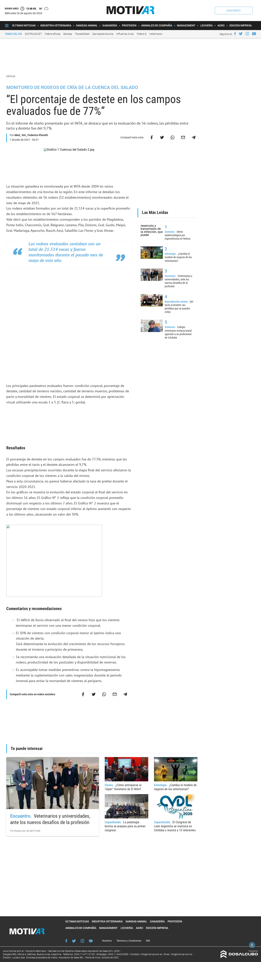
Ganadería (109, 25)
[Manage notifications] (252, 945)
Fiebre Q (141, 33)
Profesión (129, 25)
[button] (233, 10)
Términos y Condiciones (129, 940)
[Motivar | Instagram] (247, 33)
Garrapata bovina (102, 33)
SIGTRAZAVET (33, 33)
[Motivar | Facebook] (235, 33)
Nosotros (107, 940)
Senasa (67, 33)
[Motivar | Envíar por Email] (183, 137)
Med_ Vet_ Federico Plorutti (31, 135)
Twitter (74, 940)
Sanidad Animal (87, 25)
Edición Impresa (240, 25)
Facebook (66, 940)
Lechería (206, 25)
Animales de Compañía (156, 25)
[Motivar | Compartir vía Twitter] (162, 137)
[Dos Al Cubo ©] (239, 957)
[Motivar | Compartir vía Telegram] (193, 137)
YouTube (91, 940)
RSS (148, 940)
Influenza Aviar (125, 33)
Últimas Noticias (24, 25)
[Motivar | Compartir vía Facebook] (151, 137)
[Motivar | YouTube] (254, 33)
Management (186, 25)
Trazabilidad (82, 33)
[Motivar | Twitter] (241, 33)
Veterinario (155, 33)
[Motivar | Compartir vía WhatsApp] (172, 137)
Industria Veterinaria (55, 25)
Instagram (82, 940)
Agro (221, 25)
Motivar (11, 76)
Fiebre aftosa (52, 33)
